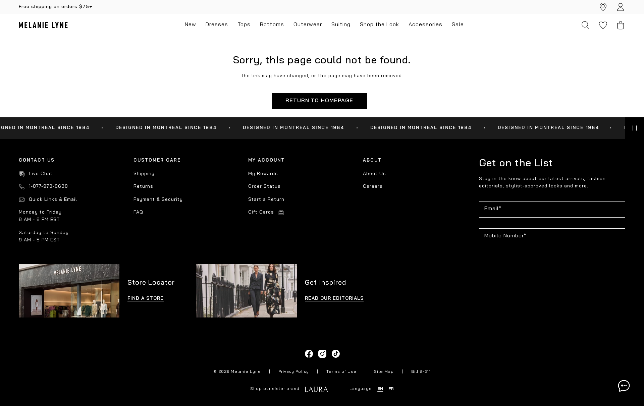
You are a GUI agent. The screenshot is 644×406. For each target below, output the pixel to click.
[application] (623, 385)
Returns (143, 186)
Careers (373, 186)
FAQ (138, 212)
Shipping (144, 173)
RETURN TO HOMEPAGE (319, 101)
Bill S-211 (421, 372)
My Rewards (263, 173)
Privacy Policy (293, 372)
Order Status (264, 186)
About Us (374, 173)
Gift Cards (261, 212)
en (380, 389)
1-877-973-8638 (48, 186)
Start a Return (266, 199)
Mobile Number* (505, 236)
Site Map (384, 372)
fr (391, 389)
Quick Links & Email (53, 199)
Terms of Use (341, 372)
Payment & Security (158, 199)
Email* (492, 209)
